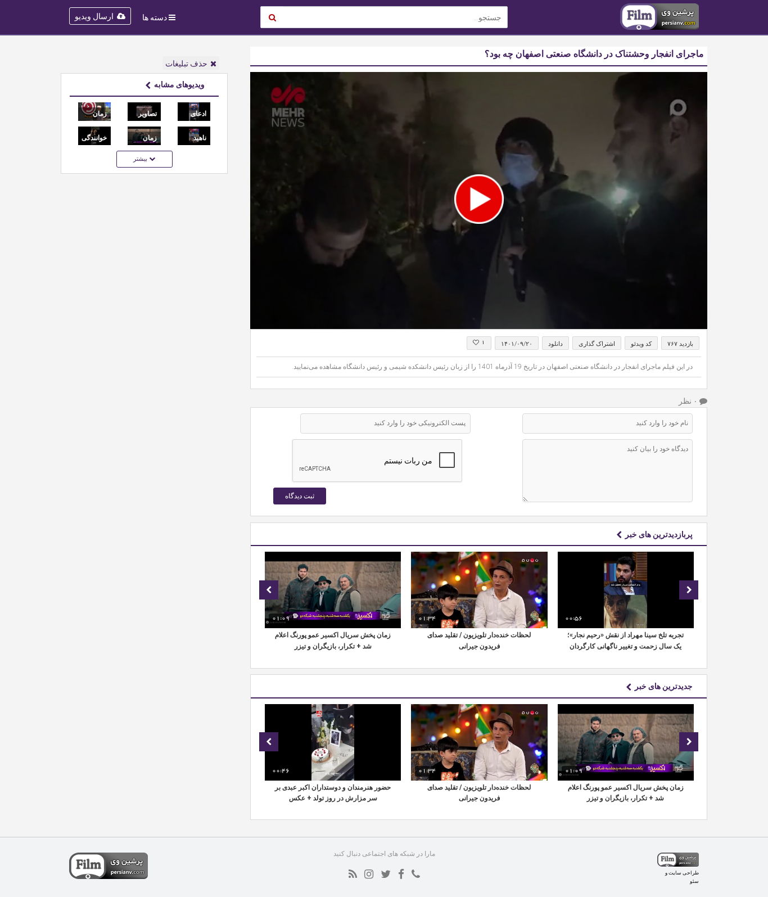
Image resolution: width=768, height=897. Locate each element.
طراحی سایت (683, 872)
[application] (478, 200)
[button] (479, 199)
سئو (694, 881)
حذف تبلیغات (186, 63)
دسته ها (155, 17)
